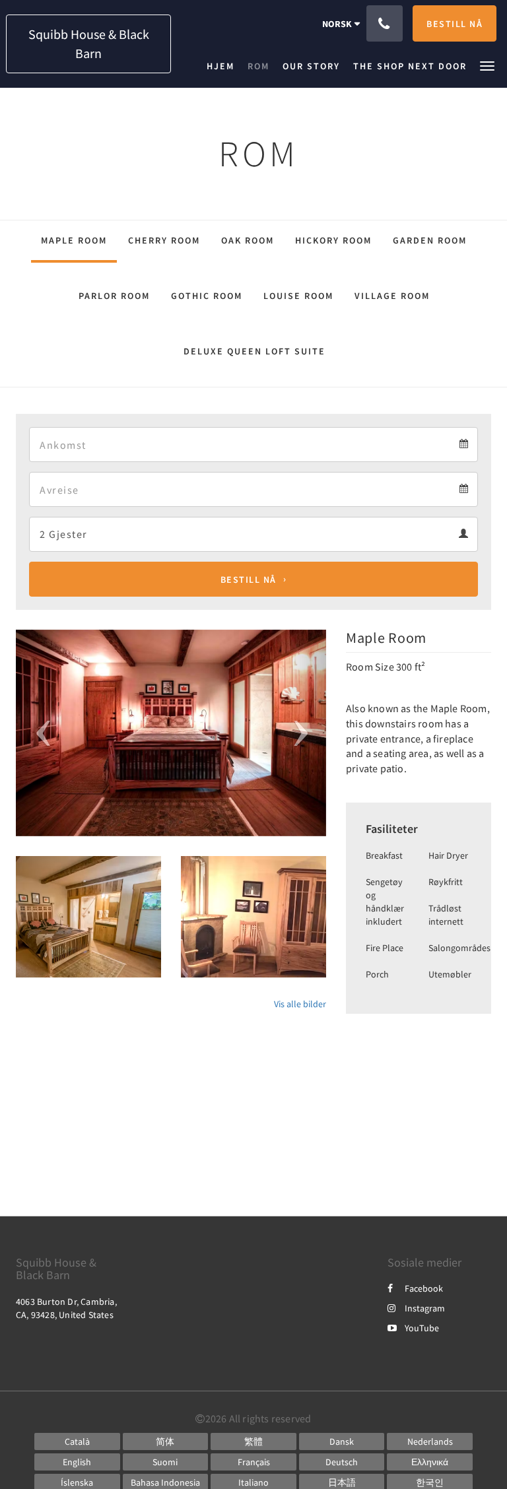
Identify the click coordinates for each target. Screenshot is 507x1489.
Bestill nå (248, 579)
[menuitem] (224, 66)
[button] (487, 65)
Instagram (425, 1308)
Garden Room (430, 240)
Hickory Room (333, 240)
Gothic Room (206, 296)
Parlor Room (114, 296)
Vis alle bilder (300, 1004)
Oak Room (247, 240)
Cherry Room (164, 240)
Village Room (392, 296)
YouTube (422, 1328)
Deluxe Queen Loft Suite (254, 351)
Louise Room (298, 296)
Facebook (424, 1288)
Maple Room (74, 240)
